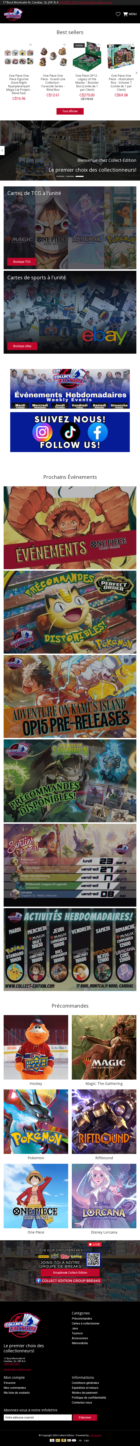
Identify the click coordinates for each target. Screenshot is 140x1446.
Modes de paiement (85, 1392)
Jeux (75, 1328)
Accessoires (80, 1338)
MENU (132, 14)
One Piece (36, 1232)
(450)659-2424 (68, 2)
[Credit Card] (52, 1440)
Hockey (36, 1083)
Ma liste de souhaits (17, 1392)
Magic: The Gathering (104, 1083)
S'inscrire (9, 1383)
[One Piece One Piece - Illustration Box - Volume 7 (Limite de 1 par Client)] (121, 56)
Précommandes (82, 1318)
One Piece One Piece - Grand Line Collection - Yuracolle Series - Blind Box (53, 83)
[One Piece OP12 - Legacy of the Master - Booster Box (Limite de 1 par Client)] (87, 56)
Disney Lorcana (104, 1232)
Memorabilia (80, 1343)
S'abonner (85, 1417)
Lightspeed (95, 1435)
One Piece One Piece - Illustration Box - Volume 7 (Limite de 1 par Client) (121, 83)
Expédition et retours (85, 1388)
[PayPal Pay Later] (63, 1440)
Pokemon (36, 1157)
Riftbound (104, 1157)
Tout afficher (70, 111)
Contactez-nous (82, 1402)
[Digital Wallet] (71, 1440)
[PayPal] (58, 1440)
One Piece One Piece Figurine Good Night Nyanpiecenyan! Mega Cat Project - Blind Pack (19, 84)
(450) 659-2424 (12, 1364)
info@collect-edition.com (95, 2)
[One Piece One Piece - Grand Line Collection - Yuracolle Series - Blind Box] (53, 56)
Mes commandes (15, 1388)
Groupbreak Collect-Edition (70, 1272)
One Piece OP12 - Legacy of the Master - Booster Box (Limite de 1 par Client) (87, 83)
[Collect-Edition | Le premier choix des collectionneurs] (15, 14)
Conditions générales (85, 1383)
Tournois (77, 1333)
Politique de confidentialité (89, 1397)
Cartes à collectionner (86, 1323)
